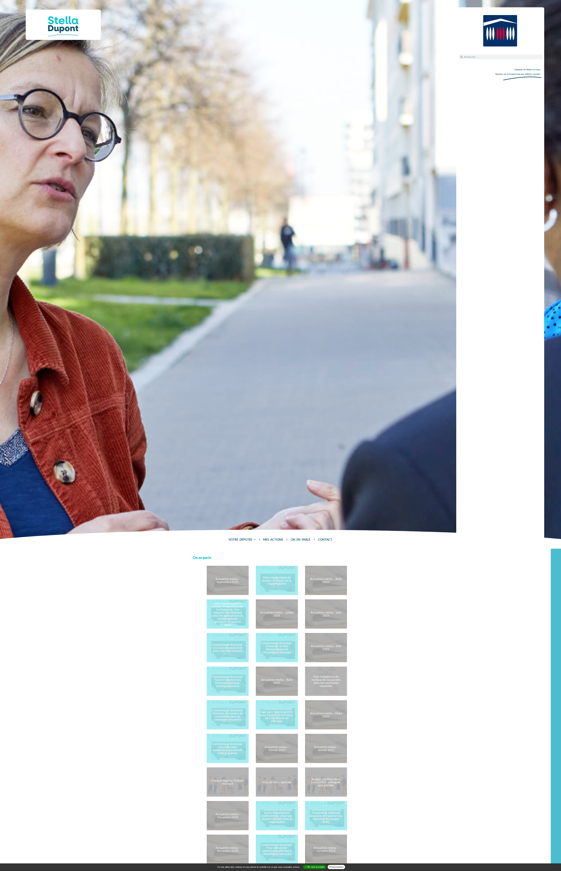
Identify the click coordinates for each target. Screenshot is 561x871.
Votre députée (240, 539)
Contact (325, 539)
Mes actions (273, 539)
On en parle (300, 539)
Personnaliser (336, 867)
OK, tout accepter (315, 867)
